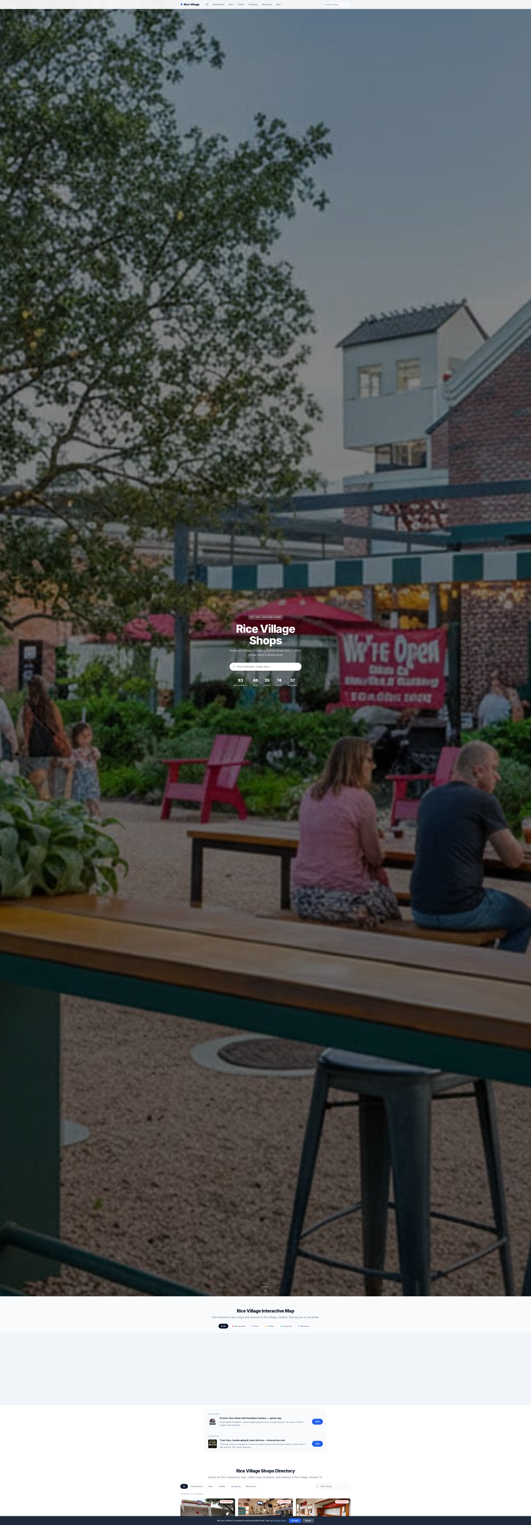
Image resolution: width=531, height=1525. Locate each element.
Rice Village (190, 4)
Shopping (253, 4)
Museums (267, 4)
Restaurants (218, 4)
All (207, 4)
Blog (278, 4)
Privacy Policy (280, 1520)
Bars (231, 4)
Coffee (241, 4)
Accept (295, 1520)
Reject (308, 1520)
